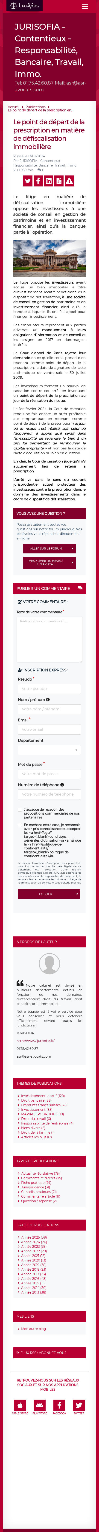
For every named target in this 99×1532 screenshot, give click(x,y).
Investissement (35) (36, 1110)
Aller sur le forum (46, 548)
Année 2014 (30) (34, 1288)
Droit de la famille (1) (38, 1132)
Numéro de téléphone (39, 785)
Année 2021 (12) (33, 1256)
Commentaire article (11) (40, 1196)
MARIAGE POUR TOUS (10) (42, 1114)
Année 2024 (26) (34, 1242)
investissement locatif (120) (43, 1096)
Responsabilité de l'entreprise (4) (47, 1123)
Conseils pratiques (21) (39, 1192)
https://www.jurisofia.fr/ (36, 1041)
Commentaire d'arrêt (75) (41, 1178)
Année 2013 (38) (33, 1292)
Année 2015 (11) (33, 1283)
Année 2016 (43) (34, 1279)
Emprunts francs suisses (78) (44, 1105)
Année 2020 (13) (33, 1260)
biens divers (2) (33, 1128)
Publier (45, 894)
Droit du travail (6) (36, 1119)
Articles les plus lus (36, 1137)
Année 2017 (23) (33, 1274)
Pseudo (25, 679)
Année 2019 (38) (34, 1265)
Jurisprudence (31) (35, 1187)
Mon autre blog (33, 1329)
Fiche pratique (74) (36, 1183)
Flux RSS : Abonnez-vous (43, 1353)
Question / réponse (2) (39, 1201)
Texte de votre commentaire (39, 612)
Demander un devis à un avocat (46, 563)
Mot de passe (30, 764)
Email (23, 720)
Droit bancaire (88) (36, 1100)
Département (31, 740)
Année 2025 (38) (34, 1237)
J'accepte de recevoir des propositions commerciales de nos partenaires (52, 813)
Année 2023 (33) (34, 1247)
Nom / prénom (32, 700)
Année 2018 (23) (33, 1269)
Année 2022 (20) (34, 1251)
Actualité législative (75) (40, 1173)
